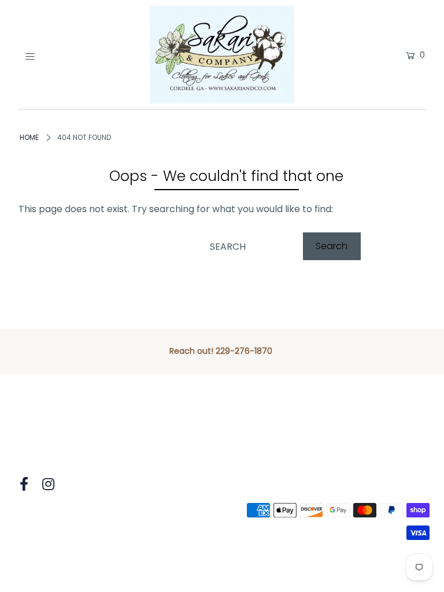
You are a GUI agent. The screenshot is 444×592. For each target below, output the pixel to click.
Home (29, 137)
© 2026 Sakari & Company (73, 517)
